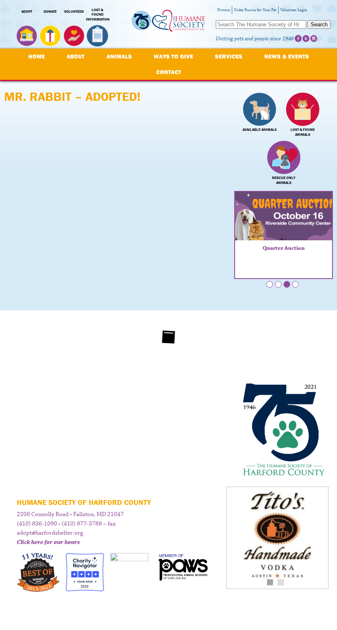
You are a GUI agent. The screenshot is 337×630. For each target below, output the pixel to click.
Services (228, 56)
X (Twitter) (305, 38)
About (76, 56)
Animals (119, 56)
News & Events (286, 56)
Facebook (298, 38)
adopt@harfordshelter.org (50, 533)
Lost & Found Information (98, 15)
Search (319, 24)
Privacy (223, 10)
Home (36, 56)
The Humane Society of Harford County (168, 24)
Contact (168, 72)
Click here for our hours (48, 542)
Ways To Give (173, 56)
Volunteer (74, 11)
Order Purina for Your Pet (255, 10)
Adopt (26, 11)
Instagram (313, 38)
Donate (50, 11)
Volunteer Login (293, 10)
